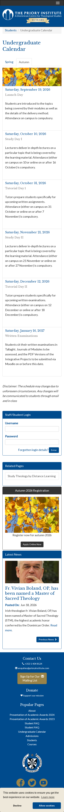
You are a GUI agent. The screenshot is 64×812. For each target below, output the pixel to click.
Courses (32, 744)
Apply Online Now (32, 544)
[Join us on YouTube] (43, 784)
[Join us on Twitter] (32, 784)
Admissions (32, 735)
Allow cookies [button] (47, 805)
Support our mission (33, 695)
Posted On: (12, 605)
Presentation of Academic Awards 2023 (32, 719)
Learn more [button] (47, 797)
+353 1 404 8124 (33, 663)
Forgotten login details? (33, 449)
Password (11, 436)
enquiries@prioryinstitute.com (33, 668)
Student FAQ (32, 723)
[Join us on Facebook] (20, 784)
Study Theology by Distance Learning (32, 476)
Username (11, 423)
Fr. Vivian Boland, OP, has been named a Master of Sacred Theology (31, 593)
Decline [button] (17, 805)
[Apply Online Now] (32, 515)
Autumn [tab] (24, 62)
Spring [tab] (9, 62)
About (32, 710)
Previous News (46, 639)
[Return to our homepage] (32, 16)
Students (11, 30)
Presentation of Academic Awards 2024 (32, 714)
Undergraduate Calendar (32, 731)
